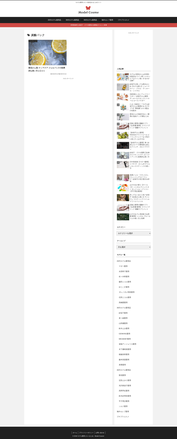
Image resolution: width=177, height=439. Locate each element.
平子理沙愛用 (124, 401)
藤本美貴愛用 (124, 360)
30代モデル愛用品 (124, 308)
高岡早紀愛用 (124, 391)
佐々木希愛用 (124, 277)
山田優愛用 (123, 323)
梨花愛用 (122, 375)
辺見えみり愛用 (125, 380)
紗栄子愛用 (123, 313)
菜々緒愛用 (123, 318)
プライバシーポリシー (86, 432)
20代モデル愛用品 (124, 261)
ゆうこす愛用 (124, 287)
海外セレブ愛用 (123, 412)
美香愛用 (122, 365)
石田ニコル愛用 (125, 297)
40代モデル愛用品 (124, 370)
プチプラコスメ (123, 417)
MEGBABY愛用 (125, 339)
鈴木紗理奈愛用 (125, 396)
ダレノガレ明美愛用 (126, 292)
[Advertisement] (68, 95)
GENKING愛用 (124, 334)
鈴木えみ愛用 (124, 329)
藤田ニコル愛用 (125, 282)
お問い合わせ (100, 432)
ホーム (75, 432)
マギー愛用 (123, 266)
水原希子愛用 (124, 271)
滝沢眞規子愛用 (125, 386)
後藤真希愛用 (124, 355)
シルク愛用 (123, 406)
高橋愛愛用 (123, 303)
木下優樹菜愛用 (125, 349)
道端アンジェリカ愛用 (127, 344)
